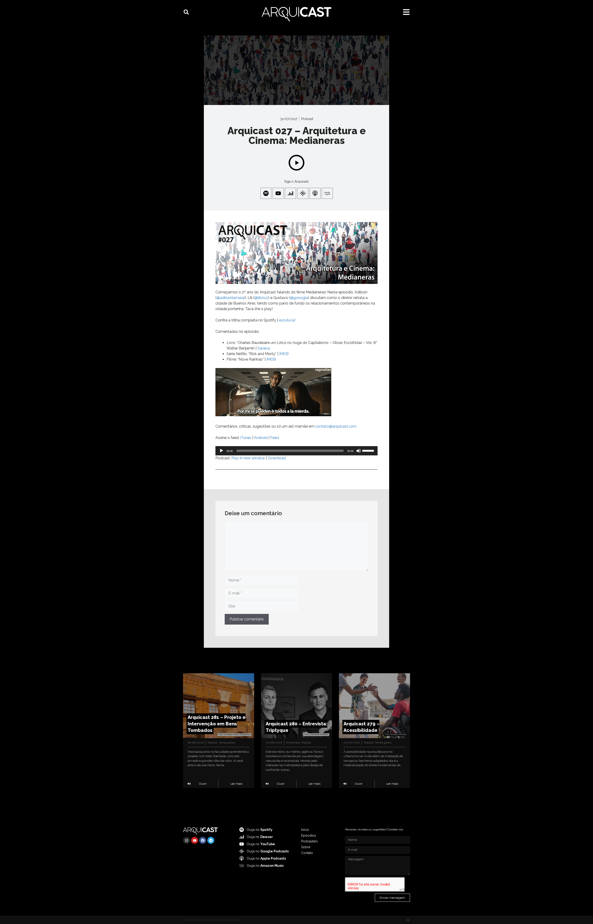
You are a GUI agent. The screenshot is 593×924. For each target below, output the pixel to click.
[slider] (368, 450)
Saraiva (263, 348)
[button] (186, 12)
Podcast (307, 119)
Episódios (308, 835)
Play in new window (248, 458)
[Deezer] (290, 193)
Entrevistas (293, 742)
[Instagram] (186, 840)
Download (277, 458)
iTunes (245, 437)
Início (305, 830)
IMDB (284, 354)
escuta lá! (287, 320)
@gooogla (299, 297)
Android (261, 437)
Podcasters (309, 841)
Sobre (305, 847)
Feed (274, 437)
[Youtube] (278, 193)
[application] (296, 450)
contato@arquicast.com (335, 426)
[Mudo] (358, 450)
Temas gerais (227, 742)
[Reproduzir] (221, 450)
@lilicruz (261, 297)
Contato (307, 853)
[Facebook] (202, 840)
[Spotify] (265, 193)
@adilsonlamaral (231, 297)
